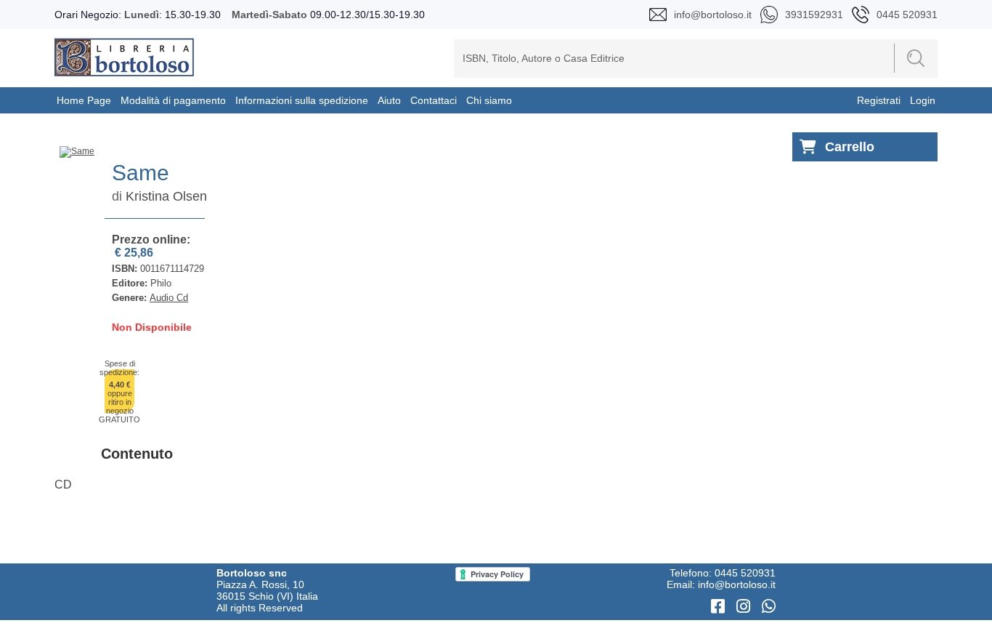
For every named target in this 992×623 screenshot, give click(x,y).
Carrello (849, 147)
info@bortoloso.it (737, 584)
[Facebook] (720, 607)
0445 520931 (745, 573)
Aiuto (389, 100)
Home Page (84, 100)
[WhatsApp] (769, 607)
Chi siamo (489, 100)
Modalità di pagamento (173, 100)
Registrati (878, 100)
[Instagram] (745, 607)
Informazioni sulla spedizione (301, 100)
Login (922, 100)
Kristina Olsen (166, 196)
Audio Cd (169, 297)
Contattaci (433, 100)
